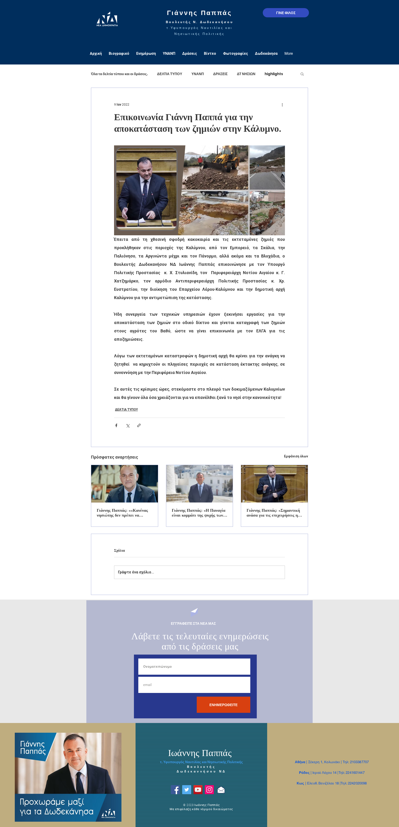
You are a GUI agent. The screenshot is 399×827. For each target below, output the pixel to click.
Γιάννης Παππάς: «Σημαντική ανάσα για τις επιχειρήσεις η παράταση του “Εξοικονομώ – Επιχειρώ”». (273, 513)
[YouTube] (198, 789)
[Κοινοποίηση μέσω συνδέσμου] (139, 425)
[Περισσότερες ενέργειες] (282, 104)
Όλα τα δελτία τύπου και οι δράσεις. (119, 73)
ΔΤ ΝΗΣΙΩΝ (246, 73)
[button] (302, 74)
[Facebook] (175, 789)
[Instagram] (209, 789)
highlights (274, 73)
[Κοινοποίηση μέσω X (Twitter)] (127, 425)
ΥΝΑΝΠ (197, 73)
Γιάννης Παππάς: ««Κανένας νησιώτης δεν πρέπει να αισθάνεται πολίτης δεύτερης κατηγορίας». (123, 513)
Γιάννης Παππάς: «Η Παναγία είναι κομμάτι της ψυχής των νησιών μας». (198, 513)
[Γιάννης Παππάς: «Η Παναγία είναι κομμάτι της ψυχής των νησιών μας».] (199, 483)
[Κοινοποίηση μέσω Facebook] (116, 425)
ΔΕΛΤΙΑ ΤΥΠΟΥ (169, 73)
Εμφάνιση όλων (296, 456)
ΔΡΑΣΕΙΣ (220, 73)
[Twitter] (186, 789)
